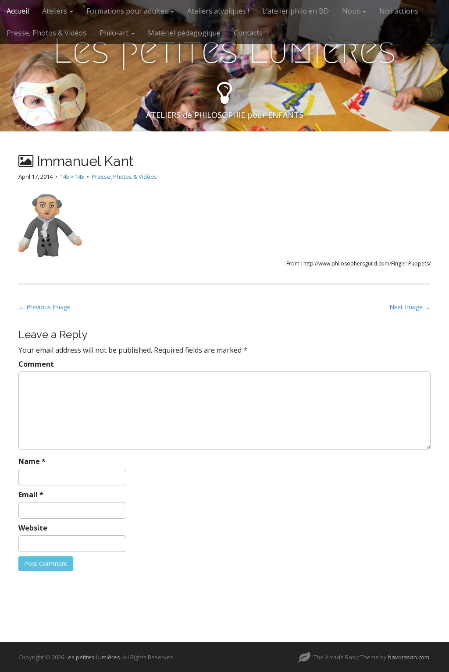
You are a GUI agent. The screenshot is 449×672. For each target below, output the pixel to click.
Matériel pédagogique (184, 33)
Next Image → (410, 307)
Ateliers (55, 11)
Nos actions (398, 11)
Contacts (248, 33)
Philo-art (115, 33)
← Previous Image (44, 307)
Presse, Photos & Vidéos (46, 33)
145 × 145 (72, 176)
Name (32, 461)
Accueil (18, 11)
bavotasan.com (408, 657)
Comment (36, 364)
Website (32, 528)
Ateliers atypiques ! (218, 11)
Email (30, 494)
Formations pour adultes (128, 11)
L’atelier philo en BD (295, 11)
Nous (352, 11)
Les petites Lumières (224, 51)
